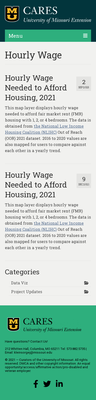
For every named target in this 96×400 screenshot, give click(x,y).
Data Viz (19, 282)
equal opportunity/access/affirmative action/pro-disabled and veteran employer (47, 367)
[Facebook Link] (35, 385)
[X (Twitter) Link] (47, 385)
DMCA (24, 363)
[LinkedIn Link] (59, 385)
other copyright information (56, 363)
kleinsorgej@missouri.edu (33, 352)
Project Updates (26, 291)
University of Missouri (57, 360)
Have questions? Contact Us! (26, 341)
